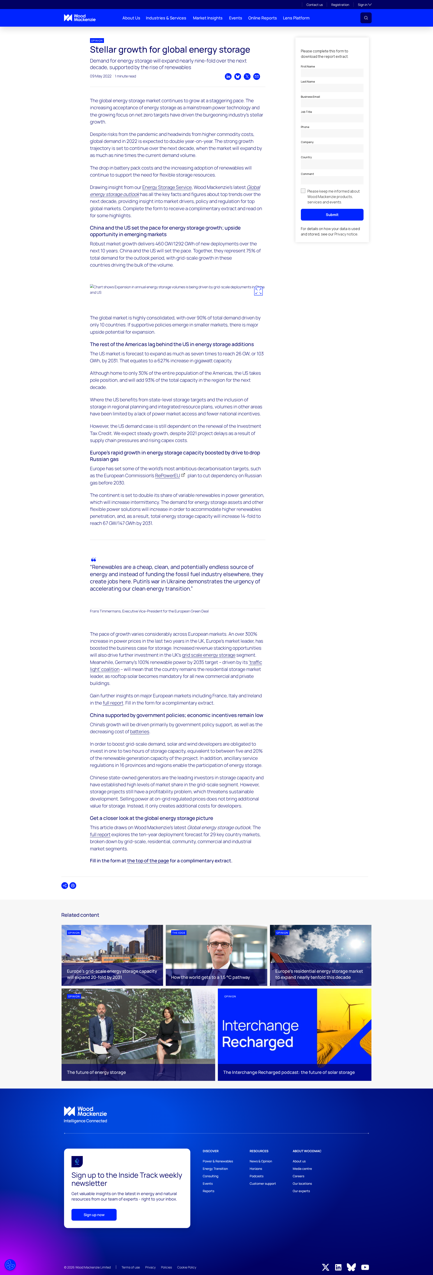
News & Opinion (261, 1161)
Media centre (302, 1168)
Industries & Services (166, 18)
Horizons (256, 1168)
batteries (139, 731)
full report (113, 703)
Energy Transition (215, 1168)
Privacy (150, 1267)
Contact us (314, 4)
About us (299, 1161)
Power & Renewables (218, 1161)
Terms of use (131, 1267)
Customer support (263, 1183)
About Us (131, 18)
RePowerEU (167, 475)
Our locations (302, 1183)
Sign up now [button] (94, 1214)
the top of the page (148, 860)
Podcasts (256, 1176)
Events (235, 18)
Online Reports (262, 18)
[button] (366, 17)
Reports (208, 1191)
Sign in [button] (365, 4)
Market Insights (208, 18)
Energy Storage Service (167, 187)
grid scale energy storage (208, 655)
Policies (166, 1267)
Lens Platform (296, 18)
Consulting (210, 1176)
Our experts (301, 1191)
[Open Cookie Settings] (10, 1264)
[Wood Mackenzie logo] (80, 18)
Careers (298, 1176)
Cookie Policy (186, 1267)
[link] (216, 1115)
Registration (340, 4)
